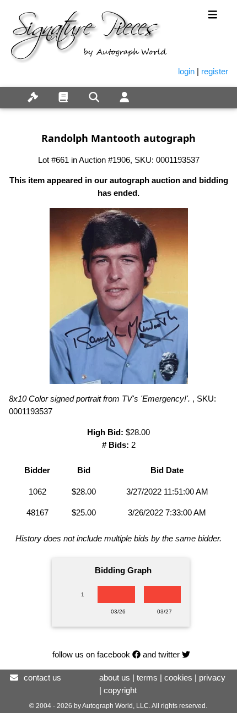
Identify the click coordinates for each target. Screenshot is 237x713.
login (186, 71)
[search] (94, 97)
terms (147, 677)
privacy (212, 677)
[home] (9, 91)
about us (114, 677)
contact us (42, 677)
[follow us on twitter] (186, 654)
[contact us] (14, 677)
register (214, 71)
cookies (178, 677)
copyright (120, 690)
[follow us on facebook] (136, 654)
